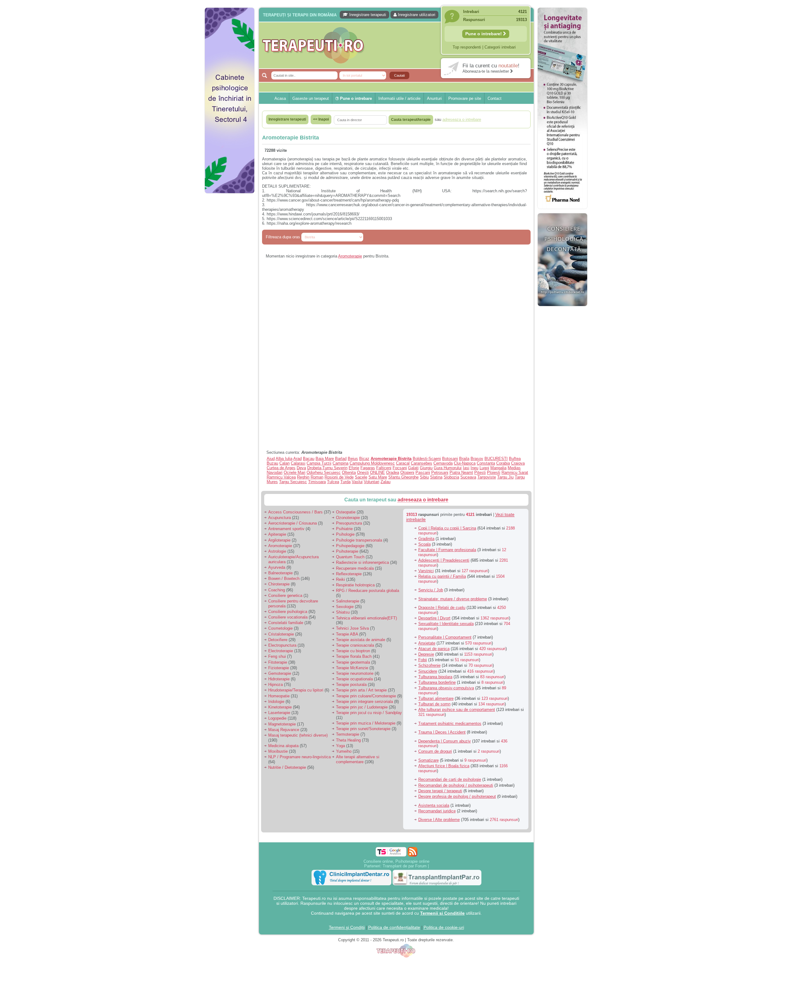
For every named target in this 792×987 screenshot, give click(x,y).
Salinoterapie (347, 601)
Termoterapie (347, 734)
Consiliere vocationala (288, 617)
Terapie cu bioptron (353, 651)
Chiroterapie (279, 584)
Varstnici (426, 570)
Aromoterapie (350, 256)
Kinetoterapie (280, 707)
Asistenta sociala (433, 805)
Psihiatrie (344, 528)
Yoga (340, 745)
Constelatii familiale (285, 622)
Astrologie (277, 551)
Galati (413, 468)
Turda (345, 481)
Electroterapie (280, 651)
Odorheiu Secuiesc (324, 472)
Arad (297, 458)
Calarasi (298, 463)
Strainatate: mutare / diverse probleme (452, 599)
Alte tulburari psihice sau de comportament (456, 709)
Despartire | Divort (434, 618)
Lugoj (484, 468)
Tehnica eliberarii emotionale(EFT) (366, 618)
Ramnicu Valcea (281, 477)
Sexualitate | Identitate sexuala (446, 623)
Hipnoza (275, 684)
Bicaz (364, 458)
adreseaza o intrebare (423, 499)
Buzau (272, 463)
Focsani (400, 468)
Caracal (403, 463)
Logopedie (277, 718)
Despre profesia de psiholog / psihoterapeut (457, 796)
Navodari (274, 472)
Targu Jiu (505, 477)
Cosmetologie (280, 628)
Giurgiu (426, 468)
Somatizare (428, 760)
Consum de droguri (435, 751)
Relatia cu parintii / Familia (442, 576)
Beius (353, 458)
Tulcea (333, 481)
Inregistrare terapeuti (367, 14)
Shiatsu (343, 612)
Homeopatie (279, 696)
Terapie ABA (347, 634)
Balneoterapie (280, 573)
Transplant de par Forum (405, 866)
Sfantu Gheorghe (403, 477)
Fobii (422, 659)
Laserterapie (279, 712)
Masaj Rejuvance (283, 729)
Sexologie (345, 606)
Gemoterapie (279, 673)
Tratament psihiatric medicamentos (449, 723)
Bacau (308, 458)
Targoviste (486, 477)
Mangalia (498, 468)
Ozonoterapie (348, 517)
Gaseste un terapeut (310, 98)
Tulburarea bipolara (435, 676)
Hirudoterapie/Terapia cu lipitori (295, 690)
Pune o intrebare (355, 98)
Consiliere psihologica (287, 611)
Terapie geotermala (353, 662)
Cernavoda (443, 463)
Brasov (477, 458)
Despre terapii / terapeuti (440, 791)
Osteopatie (345, 512)
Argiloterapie (279, 540)
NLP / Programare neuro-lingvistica (299, 757)
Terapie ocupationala (354, 679)
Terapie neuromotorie (354, 673)
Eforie (354, 468)
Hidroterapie (279, 679)
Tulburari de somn (434, 704)
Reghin (303, 477)
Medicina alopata (283, 745)
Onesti (363, 472)
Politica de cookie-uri (444, 927)
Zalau (385, 481)
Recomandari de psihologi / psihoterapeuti (455, 785)
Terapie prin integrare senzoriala (364, 701)
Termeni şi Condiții (347, 927)
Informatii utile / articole (399, 98)
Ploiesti (493, 472)
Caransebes (421, 463)
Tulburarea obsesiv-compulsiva (446, 688)
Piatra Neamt (461, 472)
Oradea (392, 472)
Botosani (450, 458)
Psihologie (345, 534)
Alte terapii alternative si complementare (357, 759)
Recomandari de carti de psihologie (449, 779)
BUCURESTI (496, 458)
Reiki (340, 579)
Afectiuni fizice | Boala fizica (443, 766)
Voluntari (371, 481)
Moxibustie (278, 751)
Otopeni (407, 472)
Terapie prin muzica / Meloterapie (365, 723)
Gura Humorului (448, 468)
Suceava (468, 477)
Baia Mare (325, 458)
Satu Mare (377, 477)
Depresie (426, 654)
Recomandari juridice (437, 811)
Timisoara (317, 481)
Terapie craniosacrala (355, 645)
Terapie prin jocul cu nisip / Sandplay (369, 712)
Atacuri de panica (434, 648)
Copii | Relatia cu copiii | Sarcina (447, 528)
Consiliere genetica (285, 595)
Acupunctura (279, 517)
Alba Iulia (284, 458)
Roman (317, 477)
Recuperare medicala (355, 568)
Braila (464, 458)
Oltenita (349, 472)
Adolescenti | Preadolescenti (443, 560)
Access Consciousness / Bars (295, 512)
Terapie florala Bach (354, 656)
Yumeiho (343, 751)
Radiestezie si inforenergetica (362, 562)
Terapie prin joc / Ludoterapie (362, 707)
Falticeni (383, 468)
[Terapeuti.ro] (398, 45)
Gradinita (426, 538)
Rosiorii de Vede (339, 477)
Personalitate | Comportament (444, 637)
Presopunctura (349, 523)
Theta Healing (348, 740)
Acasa (280, 98)
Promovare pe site (464, 98)
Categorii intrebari (500, 47)
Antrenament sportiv (286, 528)
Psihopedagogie (350, 545)
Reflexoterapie (349, 574)
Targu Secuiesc (293, 481)
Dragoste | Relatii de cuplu (441, 607)
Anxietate (426, 643)
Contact (494, 98)
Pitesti (480, 472)
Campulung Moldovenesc (372, 463)
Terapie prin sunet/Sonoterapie (363, 728)
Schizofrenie (429, 665)
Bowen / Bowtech (283, 578)
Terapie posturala (351, 684)
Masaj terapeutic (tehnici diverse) (298, 735)
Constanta (486, 463)
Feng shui (277, 656)
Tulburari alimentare (436, 698)
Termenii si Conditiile (442, 913)
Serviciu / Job (430, 590)
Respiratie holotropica (355, 585)
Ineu (474, 468)
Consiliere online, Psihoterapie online (396, 861)
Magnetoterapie (282, 724)
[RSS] (412, 852)
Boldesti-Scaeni (427, 458)
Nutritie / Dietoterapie (287, 767)
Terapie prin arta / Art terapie (361, 690)
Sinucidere (427, 671)
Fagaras (367, 468)
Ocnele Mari (294, 472)
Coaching (276, 590)
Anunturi (434, 98)
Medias (514, 468)
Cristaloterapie (281, 634)
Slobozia (451, 477)
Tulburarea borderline (437, 682)
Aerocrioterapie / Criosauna (292, 523)
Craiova (518, 463)
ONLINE (377, 472)
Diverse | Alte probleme (439, 819)
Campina (340, 463)
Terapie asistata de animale (360, 639)
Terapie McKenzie (352, 668)
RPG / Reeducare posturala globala (367, 590)
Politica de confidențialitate (394, 927)
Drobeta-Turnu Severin (327, 468)
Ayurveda (276, 567)
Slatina (436, 477)
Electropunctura (282, 645)
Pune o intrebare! (484, 33)
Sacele (361, 477)
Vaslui (357, 481)
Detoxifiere (277, 639)
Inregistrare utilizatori (416, 14)
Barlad (340, 458)
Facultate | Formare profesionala (447, 549)
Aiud (271, 458)
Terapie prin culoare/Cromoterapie (366, 696)
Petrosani (439, 472)
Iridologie (276, 701)
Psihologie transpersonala (359, 540)
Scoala (424, 544)
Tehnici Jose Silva (352, 628)
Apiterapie (277, 534)
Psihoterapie (347, 551)
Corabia (503, 463)
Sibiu (424, 477)
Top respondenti (467, 47)
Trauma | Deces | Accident (442, 732)
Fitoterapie (277, 662)
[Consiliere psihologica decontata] (562, 309)
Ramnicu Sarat (514, 472)
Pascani (422, 472)
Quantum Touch (350, 557)
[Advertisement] (229, 290)
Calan (284, 463)
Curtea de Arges (281, 468)
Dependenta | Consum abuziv (444, 741)
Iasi (466, 468)
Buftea (515, 458)
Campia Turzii (319, 463)
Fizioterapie (278, 668)
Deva (301, 468)
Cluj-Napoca (465, 463)
